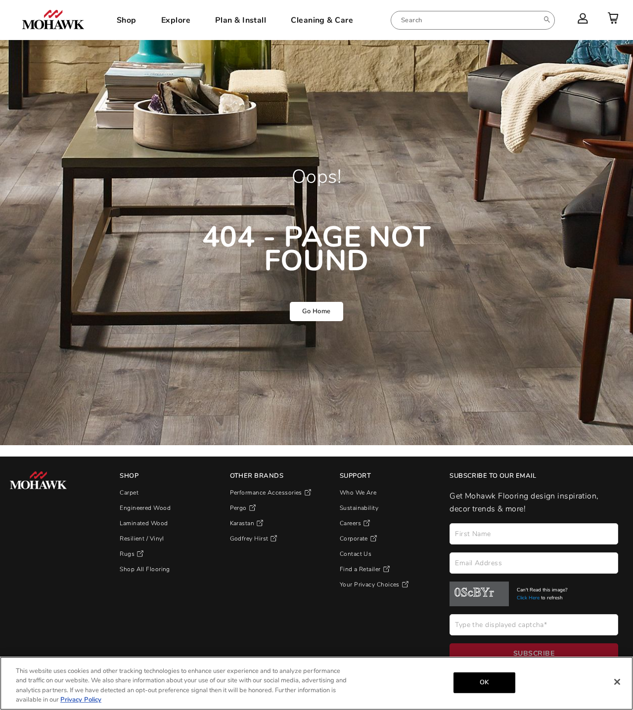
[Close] (617, 682)
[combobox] (473, 20)
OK (484, 682)
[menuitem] (473, 20)
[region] (316, 683)
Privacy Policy (80, 699)
